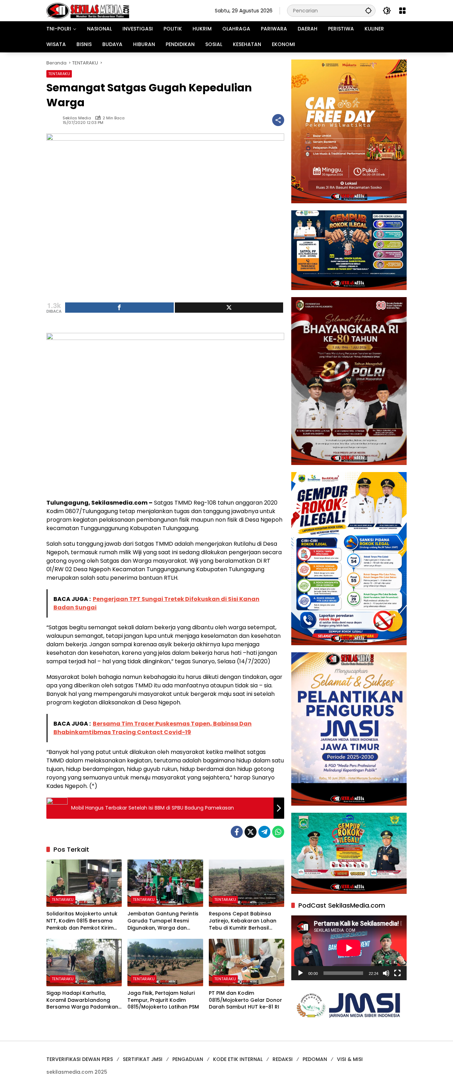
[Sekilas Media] (87, 10)
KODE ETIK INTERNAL (238, 1059)
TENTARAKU (59, 73)
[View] (229, 307)
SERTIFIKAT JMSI (142, 1059)
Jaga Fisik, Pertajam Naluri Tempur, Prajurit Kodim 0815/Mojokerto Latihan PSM (163, 1000)
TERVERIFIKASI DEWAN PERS (79, 1059)
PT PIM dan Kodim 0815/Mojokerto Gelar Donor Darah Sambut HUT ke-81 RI (245, 1000)
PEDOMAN (315, 1059)
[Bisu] (386, 973)
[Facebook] (237, 832)
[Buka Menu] (402, 10)
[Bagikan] (278, 120)
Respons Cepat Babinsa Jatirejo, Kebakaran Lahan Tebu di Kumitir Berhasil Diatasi (242, 920)
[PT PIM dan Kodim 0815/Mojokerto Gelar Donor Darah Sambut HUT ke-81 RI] (246, 962)
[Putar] (300, 973)
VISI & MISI (350, 1059)
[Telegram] (264, 832)
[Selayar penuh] (397, 973)
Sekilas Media (77, 118)
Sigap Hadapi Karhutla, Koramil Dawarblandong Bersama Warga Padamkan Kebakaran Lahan (82, 1000)
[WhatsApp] (278, 832)
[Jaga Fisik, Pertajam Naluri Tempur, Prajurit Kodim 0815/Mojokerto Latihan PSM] (165, 962)
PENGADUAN (187, 1059)
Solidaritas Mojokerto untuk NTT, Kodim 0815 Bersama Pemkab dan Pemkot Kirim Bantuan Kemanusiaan (81, 920)
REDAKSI (283, 1059)
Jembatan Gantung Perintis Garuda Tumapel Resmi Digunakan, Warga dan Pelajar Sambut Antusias (163, 920)
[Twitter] (251, 832)
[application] (349, 947)
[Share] (119, 307)
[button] (368, 10)
